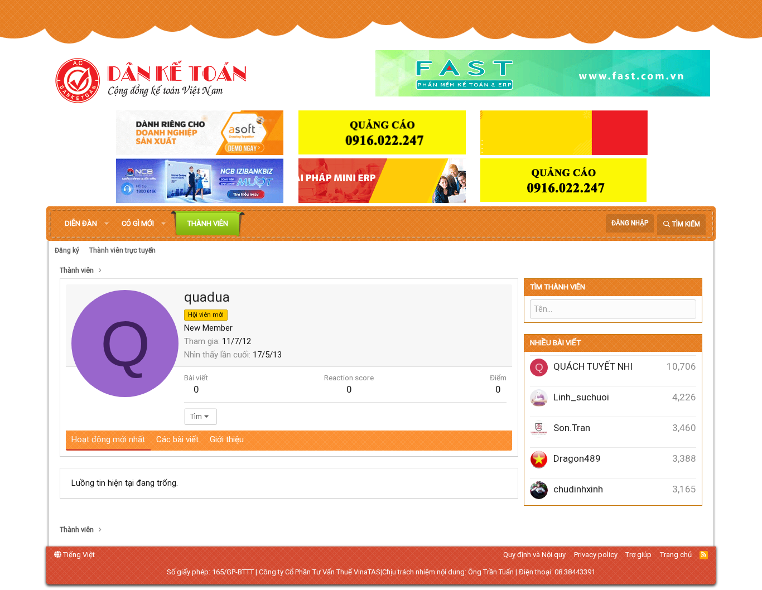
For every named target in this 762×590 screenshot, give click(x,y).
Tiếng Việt (78, 554)
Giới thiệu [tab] (227, 439)
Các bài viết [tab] (177, 439)
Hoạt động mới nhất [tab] (108, 439)
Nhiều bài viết (555, 342)
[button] (106, 223)
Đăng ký (67, 250)
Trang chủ (676, 554)
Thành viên (207, 223)
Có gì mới (138, 223)
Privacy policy (596, 554)
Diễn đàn (81, 223)
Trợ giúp (638, 554)
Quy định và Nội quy (534, 554)
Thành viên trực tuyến (122, 250)
